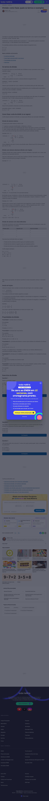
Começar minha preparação (23, 413)
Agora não (24, 416)
